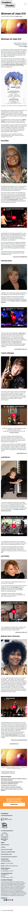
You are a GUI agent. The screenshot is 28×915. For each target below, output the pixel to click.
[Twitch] (12, 900)
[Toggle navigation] (25, 4)
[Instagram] (6, 900)
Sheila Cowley (18, 16)
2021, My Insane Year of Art (8, 772)
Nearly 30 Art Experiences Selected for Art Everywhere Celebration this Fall (12, 782)
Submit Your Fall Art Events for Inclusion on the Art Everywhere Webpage (14, 779)
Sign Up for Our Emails (6, 849)
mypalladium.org (14, 743)
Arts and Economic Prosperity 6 (9, 856)
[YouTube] (10, 900)
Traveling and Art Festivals (8, 773)
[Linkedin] (8, 900)
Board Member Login (6, 854)
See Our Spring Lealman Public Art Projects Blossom (12, 789)
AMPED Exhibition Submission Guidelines (11, 787)
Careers (3, 847)
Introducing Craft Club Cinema (9, 785)
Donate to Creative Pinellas (8, 852)
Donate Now (14, 804)
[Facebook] (4, 900)
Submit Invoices (5, 844)
